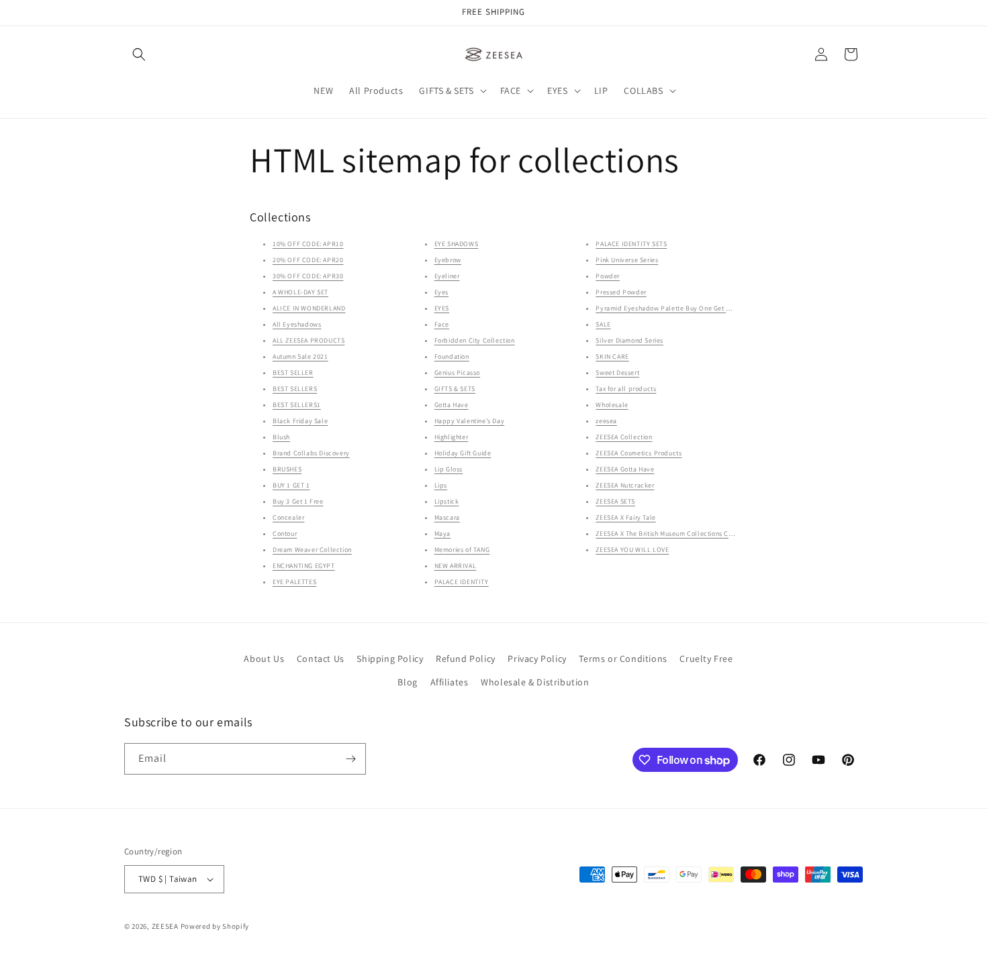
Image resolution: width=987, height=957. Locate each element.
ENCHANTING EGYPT (304, 565)
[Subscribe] (350, 759)
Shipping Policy (390, 659)
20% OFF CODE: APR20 (308, 260)
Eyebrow (447, 260)
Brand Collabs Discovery (311, 453)
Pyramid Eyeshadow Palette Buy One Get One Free (675, 308)
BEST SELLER (293, 372)
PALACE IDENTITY (461, 581)
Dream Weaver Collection (312, 549)
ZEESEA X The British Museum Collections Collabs (672, 533)
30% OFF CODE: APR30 (308, 276)
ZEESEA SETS (615, 501)
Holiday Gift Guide (462, 453)
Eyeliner (447, 276)
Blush (281, 437)
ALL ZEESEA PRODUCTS (308, 340)
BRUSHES (287, 469)
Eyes (441, 292)
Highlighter (451, 437)
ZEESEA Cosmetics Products (639, 453)
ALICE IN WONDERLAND (309, 308)
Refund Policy (466, 659)
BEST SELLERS (295, 388)
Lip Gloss (448, 469)
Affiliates (449, 682)
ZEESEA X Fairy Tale (625, 517)
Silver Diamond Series (629, 340)
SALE (603, 324)
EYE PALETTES (294, 581)
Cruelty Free (706, 659)
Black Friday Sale (300, 420)
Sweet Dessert (617, 372)
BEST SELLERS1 (297, 404)
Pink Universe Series (627, 260)
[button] (139, 54)
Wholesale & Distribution (535, 682)
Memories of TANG (462, 549)
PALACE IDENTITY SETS (631, 243)
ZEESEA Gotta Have (625, 469)
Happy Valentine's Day (469, 420)
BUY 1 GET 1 (291, 485)
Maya (442, 533)
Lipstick (446, 501)
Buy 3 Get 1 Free (298, 501)
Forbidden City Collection (474, 340)
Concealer (288, 517)
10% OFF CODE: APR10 (308, 243)
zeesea (606, 420)
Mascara (447, 517)
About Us (264, 659)
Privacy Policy (537, 659)
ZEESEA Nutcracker (625, 485)
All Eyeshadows (297, 324)
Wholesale (612, 404)
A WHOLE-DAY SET (300, 292)
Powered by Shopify (215, 926)
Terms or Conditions (623, 659)
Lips (440, 485)
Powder (608, 276)
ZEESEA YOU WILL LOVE (632, 549)
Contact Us (320, 659)
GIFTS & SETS (454, 388)
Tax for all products (626, 388)
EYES (441, 308)
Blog (407, 682)
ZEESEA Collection (624, 437)
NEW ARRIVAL (455, 565)
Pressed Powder (621, 292)
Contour (285, 533)
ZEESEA (165, 926)
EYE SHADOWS (456, 243)
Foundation (451, 356)
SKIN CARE (612, 356)
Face (441, 324)
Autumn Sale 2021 (300, 356)
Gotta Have (451, 404)
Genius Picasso (457, 372)
